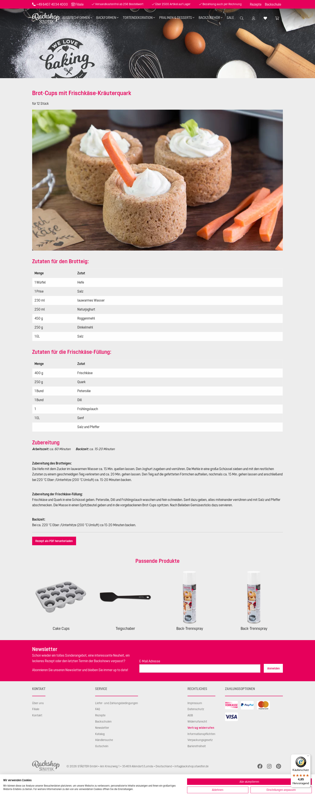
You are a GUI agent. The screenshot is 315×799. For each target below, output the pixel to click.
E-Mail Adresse (149, 661)
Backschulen (103, 721)
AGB (190, 715)
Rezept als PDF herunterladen (54, 541)
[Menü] (308, 756)
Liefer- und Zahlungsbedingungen (116, 703)
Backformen (106, 17)
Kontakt (37, 715)
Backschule (273, 4)
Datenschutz (196, 709)
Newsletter (102, 727)
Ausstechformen (76, 17)
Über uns (38, 703)
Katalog (100, 734)
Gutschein (101, 746)
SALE (230, 17)
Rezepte (255, 4)
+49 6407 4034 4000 (52, 4)
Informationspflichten (201, 734)
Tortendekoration (138, 17)
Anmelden (273, 668)
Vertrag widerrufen (201, 727)
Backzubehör (209, 17)
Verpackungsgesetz (200, 740)
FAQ (97, 709)
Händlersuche (104, 740)
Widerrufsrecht (197, 721)
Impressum (195, 703)
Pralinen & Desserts (175, 17)
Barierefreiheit (197, 746)
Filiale (79, 4)
